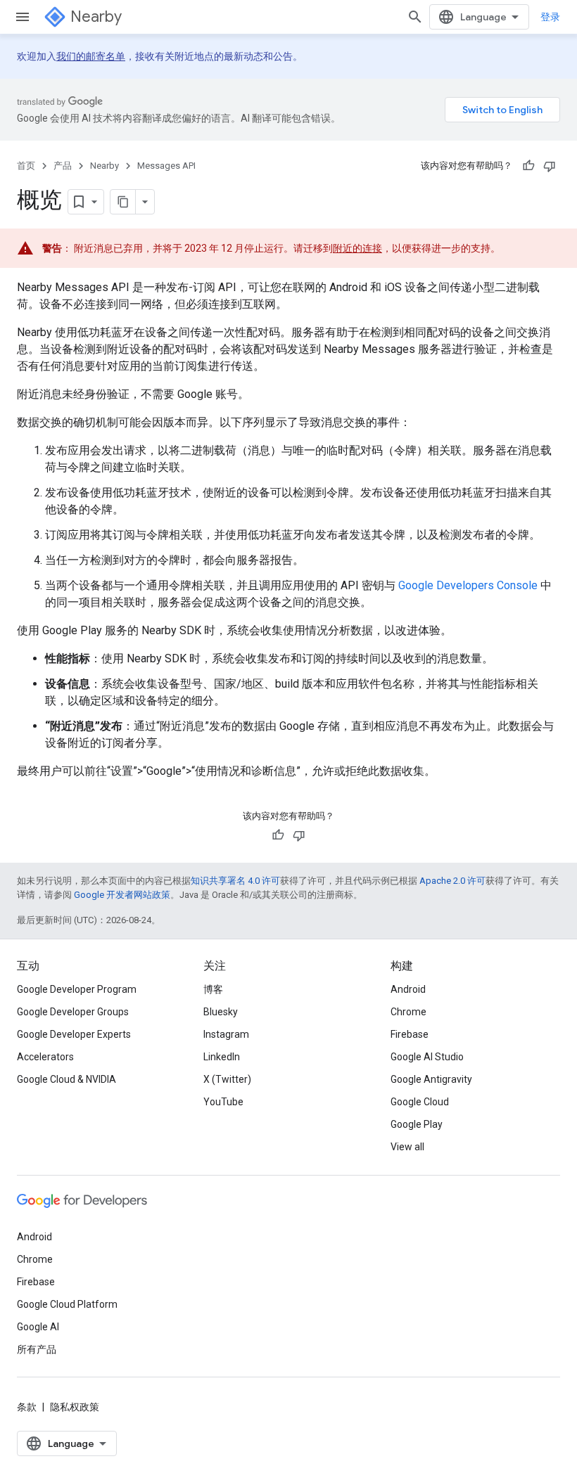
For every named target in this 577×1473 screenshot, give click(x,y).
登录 (550, 16)
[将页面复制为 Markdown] (123, 202)
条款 (27, 1407)
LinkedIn (221, 1056)
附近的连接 (357, 248)
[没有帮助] (549, 165)
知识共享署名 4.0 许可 (235, 880)
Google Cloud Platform (67, 1304)
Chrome (408, 1011)
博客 (213, 989)
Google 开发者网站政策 (122, 894)
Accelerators (45, 1056)
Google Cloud (420, 1101)
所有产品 (36, 1349)
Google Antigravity (431, 1079)
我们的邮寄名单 (90, 56)
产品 (62, 165)
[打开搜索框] (415, 16)
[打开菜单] (22, 17)
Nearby (96, 16)
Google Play (417, 1124)
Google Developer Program (77, 989)
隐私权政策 (74, 1407)
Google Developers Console (468, 585)
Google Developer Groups (73, 1011)
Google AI (38, 1326)
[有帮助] (528, 165)
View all (407, 1146)
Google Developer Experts (74, 1034)
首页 (26, 165)
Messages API (166, 165)
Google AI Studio (427, 1056)
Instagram (226, 1034)
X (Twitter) (227, 1079)
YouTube (223, 1101)
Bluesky (220, 1011)
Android (408, 989)
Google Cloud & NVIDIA (66, 1079)
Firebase (410, 1034)
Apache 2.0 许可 (452, 880)
